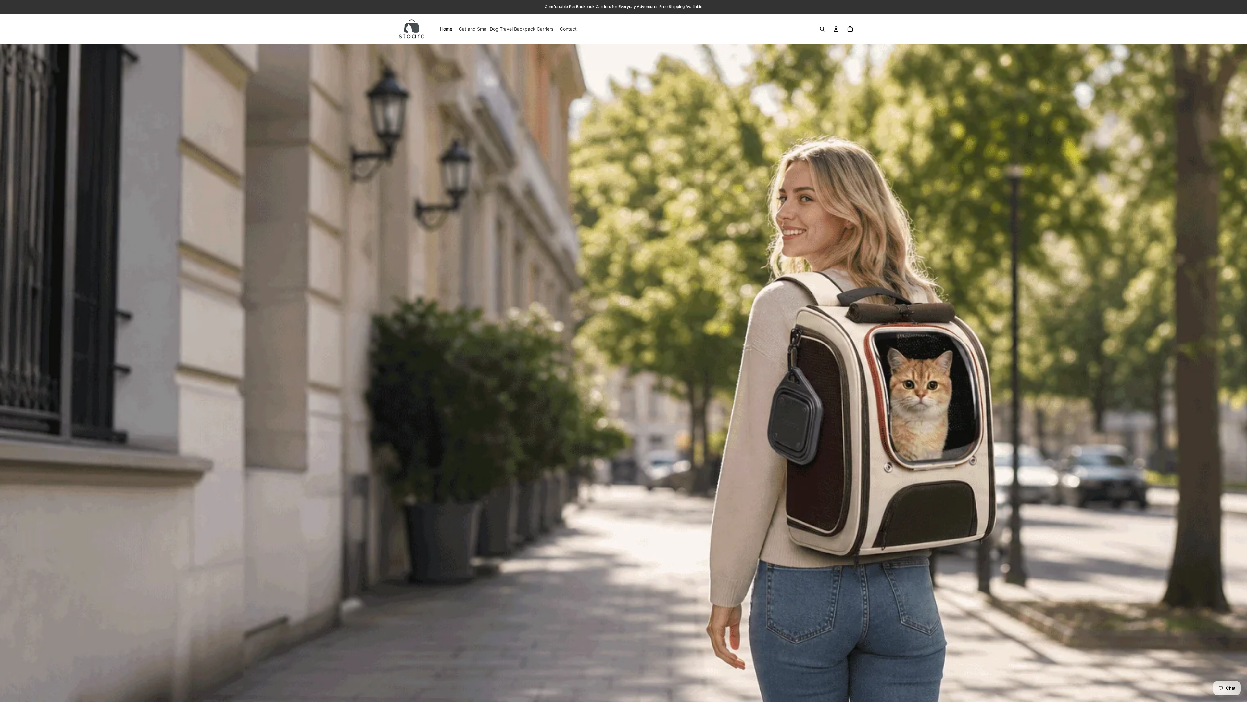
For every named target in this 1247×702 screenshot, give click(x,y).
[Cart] (850, 29)
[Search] (822, 29)
